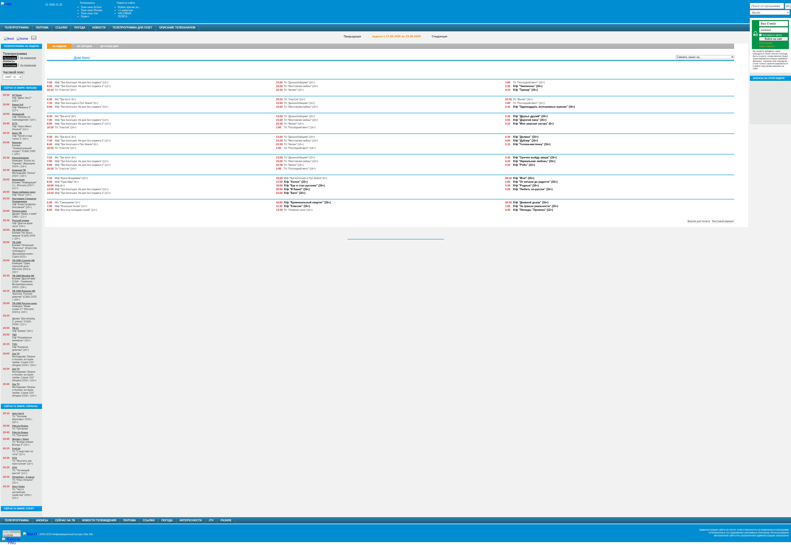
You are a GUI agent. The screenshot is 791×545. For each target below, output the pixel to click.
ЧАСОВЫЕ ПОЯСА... (125, 15)
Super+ (85, 16)
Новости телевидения (99, 520)
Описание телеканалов (177, 27)
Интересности (191, 520)
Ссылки (61, 27)
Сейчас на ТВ (65, 520)
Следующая (439, 36)
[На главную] (6, 4)
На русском (10, 58)
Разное (226, 520)
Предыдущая (352, 36)
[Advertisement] (174, 9)
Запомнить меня (772, 35)
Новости (98, 27)
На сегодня (84, 46)
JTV (211, 520)
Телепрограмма (17, 27)
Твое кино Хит (89, 13)
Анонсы (703, 63)
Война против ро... (129, 7)
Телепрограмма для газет (132, 27)
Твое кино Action (91, 7)
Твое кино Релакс (92, 10)
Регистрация (765, 43)
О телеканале (721, 63)
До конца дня (109, 46)
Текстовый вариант (723, 221)
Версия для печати (699, 221)
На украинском (28, 58)
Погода (79, 27)
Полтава (42, 27)
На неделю (59, 46)
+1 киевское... (126, 10)
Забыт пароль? (767, 46)
